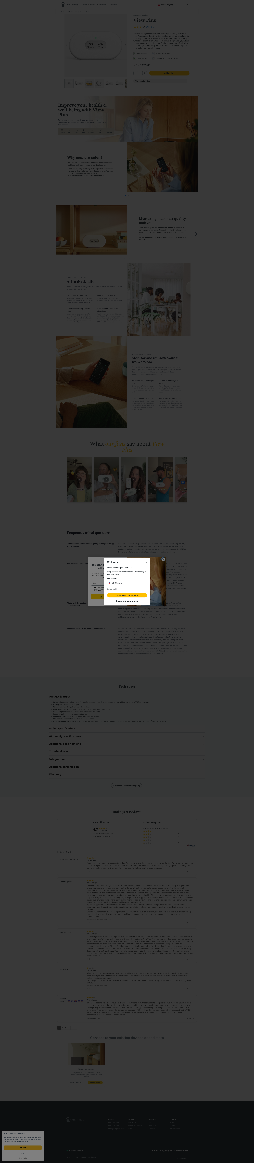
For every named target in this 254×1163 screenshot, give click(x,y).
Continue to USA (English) (127, 595)
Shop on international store (127, 601)
